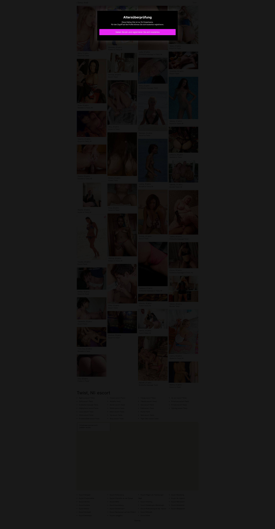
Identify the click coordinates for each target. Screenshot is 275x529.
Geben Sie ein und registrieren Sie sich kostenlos (137, 32)
